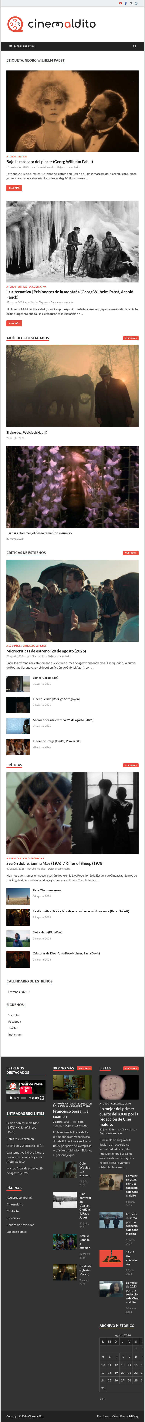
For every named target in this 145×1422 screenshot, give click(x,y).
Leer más (12, 187)
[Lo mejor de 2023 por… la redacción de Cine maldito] (111, 1283)
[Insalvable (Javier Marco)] (65, 1266)
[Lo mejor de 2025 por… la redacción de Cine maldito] (111, 1176)
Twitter (13, 1028)
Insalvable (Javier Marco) (85, 1270)
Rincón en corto (80, 1106)
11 (109, 1364)
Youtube (13, 1015)
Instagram (15, 1034)
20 (122, 1372)
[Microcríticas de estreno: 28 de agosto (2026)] (72, 602)
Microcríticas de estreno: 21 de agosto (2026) (63, 720)
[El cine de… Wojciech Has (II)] (72, 386)
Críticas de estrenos (34, 646)
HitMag (133, 1416)
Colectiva (117, 1103)
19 (116, 1372)
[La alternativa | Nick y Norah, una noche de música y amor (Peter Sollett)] (18, 911)
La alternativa (37, 286)
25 (109, 1380)
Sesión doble (36, 858)
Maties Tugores (39, 302)
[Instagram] (136, 3)
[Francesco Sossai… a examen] (72, 1077)
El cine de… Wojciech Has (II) (26, 432)
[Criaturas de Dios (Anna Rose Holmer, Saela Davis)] (18, 953)
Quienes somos (17, 1231)
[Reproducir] (11, 1098)
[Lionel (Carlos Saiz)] (18, 678)
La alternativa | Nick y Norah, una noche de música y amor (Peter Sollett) (81, 911)
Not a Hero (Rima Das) (47, 932)
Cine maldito (38, 656)
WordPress (120, 1416)
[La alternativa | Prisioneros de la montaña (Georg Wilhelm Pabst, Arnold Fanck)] (72, 241)
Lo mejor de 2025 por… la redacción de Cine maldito (132, 1185)
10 (103, 1364)
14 (129, 1364)
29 (136, 1380)
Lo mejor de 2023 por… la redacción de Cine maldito (132, 1292)
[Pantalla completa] (42, 1098)
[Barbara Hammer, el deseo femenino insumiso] (72, 486)
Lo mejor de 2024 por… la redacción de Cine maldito (132, 1223)
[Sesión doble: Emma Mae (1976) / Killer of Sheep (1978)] (72, 814)
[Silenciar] (37, 1098)
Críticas (22, 156)
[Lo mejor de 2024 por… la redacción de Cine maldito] (111, 1214)
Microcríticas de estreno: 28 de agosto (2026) (46, 650)
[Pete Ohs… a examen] (18, 890)
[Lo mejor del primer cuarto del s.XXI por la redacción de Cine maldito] (119, 1077)
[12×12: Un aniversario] (111, 1252)
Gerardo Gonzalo (45, 167)
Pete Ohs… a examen (47, 890)
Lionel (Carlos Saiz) (45, 677)
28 (129, 1380)
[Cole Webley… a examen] (65, 1163)
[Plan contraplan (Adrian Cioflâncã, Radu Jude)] (65, 1194)
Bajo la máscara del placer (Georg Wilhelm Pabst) (49, 161)
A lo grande (13, 646)
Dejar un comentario (68, 167)
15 (136, 1364)
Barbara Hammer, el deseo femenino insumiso (39, 533)
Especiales (13, 1218)
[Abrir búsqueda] (135, 46)
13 (122, 1364)
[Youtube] (120, 3)
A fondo (11, 156)
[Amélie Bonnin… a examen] (65, 1236)
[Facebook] (125, 3)
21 (129, 1372)
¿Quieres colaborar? (19, 1197)
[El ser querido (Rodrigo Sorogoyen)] (18, 699)
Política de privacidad (20, 1224)
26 (116, 1380)
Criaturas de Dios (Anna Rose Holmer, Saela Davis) (66, 953)
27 (122, 1380)
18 (109, 1372)
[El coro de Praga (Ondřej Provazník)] (18, 741)
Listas (128, 1103)
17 (103, 1372)
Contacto (13, 1211)
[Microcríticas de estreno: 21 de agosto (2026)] (18, 720)
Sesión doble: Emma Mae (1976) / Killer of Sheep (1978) (54, 863)
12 (116, 1364)
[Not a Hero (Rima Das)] (18, 932)
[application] (26, 1091)
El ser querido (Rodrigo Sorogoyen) (56, 699)
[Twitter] (131, 3)
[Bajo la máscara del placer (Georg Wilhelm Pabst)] (72, 111)
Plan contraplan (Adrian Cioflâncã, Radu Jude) (85, 1205)
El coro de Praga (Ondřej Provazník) (57, 741)
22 (136, 1372)
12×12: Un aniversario (131, 1258)
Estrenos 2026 (17, 991)
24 (103, 1380)
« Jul (102, 1399)
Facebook (14, 1021)
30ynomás (58, 1103)
